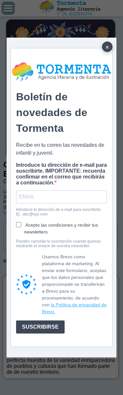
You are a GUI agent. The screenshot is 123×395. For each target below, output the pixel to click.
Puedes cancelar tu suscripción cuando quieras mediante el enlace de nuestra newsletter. (58, 243)
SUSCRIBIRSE (40, 327)
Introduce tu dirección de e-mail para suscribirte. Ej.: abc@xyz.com (59, 211)
